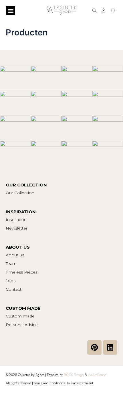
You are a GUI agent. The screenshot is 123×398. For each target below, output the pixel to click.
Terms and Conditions (49, 383)
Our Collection (20, 192)
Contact (13, 289)
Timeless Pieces (21, 272)
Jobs (10, 280)
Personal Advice (22, 324)
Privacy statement (80, 383)
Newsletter (16, 228)
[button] (10, 10)
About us (15, 255)
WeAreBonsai (97, 375)
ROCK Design (74, 375)
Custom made (20, 316)
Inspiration (16, 219)
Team (11, 263)
